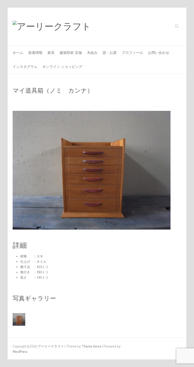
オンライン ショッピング (62, 66)
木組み (92, 52)
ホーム (18, 52)
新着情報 (35, 52)
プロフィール (132, 52)
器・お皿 (110, 52)
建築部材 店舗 (71, 52)
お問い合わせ (158, 52)
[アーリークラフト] (52, 27)
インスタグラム (25, 66)
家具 (51, 52)
